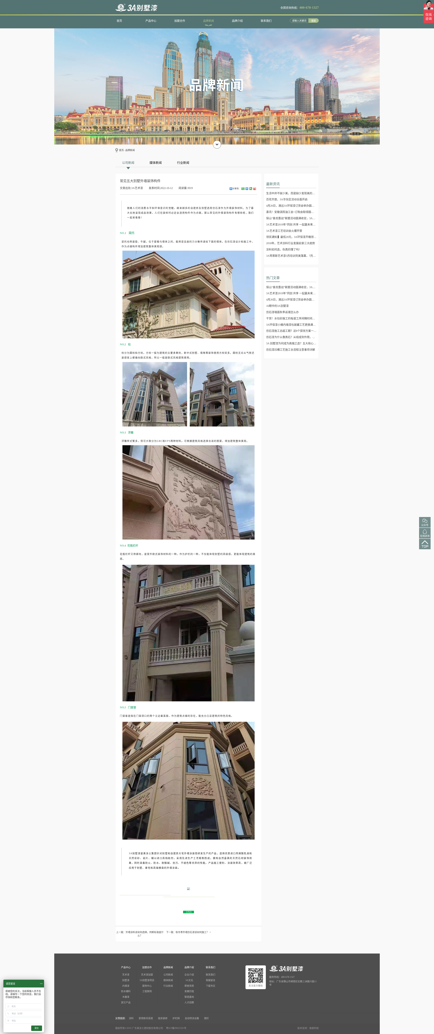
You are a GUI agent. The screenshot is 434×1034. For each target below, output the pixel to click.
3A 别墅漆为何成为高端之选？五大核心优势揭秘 (291, 343)
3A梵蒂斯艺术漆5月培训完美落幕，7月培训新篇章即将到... (291, 255)
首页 (119, 20)
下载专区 (210, 986)
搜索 (313, 21)
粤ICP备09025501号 (176, 1028)
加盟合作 (179, 20)
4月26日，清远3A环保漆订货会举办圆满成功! (291, 205)
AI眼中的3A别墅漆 (277, 305)
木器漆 (125, 997)
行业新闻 (183, 163)
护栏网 (176, 1018)
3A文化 (189, 980)
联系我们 (266, 20)
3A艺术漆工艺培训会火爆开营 (284, 230)
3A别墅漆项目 (147, 980)
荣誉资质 (189, 986)
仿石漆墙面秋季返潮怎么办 (282, 312)
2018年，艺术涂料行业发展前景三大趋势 (290, 243)
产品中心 (150, 20)
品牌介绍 (237, 20)
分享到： (236, 188)
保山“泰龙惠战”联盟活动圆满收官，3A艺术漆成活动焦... (291, 218)
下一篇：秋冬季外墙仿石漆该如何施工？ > (188, 932)
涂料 (131, 1018)
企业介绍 (189, 974)
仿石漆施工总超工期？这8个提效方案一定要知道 (291, 330)
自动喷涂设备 (192, 1018)
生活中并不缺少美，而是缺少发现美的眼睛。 (291, 193)
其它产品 (126, 1002)
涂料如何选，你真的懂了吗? (283, 249)
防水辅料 (126, 991)
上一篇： (140, 934)
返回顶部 (424, 547)
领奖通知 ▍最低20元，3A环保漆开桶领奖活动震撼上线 (291, 236)
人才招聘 (189, 1002)
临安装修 (162, 1018)
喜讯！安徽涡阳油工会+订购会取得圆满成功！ (291, 212)
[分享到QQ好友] (246, 188)
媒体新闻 (156, 163)
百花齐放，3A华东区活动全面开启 (287, 199)
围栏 (206, 1018)
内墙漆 (125, 986)
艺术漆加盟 (147, 974)
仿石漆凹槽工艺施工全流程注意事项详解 (290, 349)
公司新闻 (128, 163)
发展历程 (189, 991)
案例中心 (147, 986)
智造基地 (189, 997)
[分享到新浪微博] (254, 188)
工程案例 (147, 991)
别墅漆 (125, 980)
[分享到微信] (250, 188)
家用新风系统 (146, 1018)
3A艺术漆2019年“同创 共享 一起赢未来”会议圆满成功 (291, 224)
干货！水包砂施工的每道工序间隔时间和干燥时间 (291, 318)
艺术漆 (125, 974)
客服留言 (210, 980)
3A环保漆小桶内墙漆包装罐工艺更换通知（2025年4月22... (291, 324)
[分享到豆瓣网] (243, 188)
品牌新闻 (208, 20)
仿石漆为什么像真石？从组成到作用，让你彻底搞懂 (291, 337)
